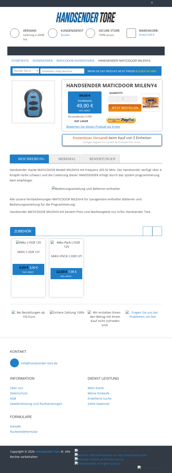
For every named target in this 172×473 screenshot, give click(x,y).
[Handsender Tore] (86, 17)
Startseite (21, 60)
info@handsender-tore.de (39, 363)
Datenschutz (19, 393)
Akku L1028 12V (28, 252)
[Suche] (80, 71)
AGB (13, 398)
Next (157, 231)
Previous (147, 231)
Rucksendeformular (24, 432)
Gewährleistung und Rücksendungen (36, 404)
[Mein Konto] (136, 4)
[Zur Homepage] (16, 50)
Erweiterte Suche (100, 398)
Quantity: (116, 93)
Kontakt (15, 426)
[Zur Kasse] (143, 4)
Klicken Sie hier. (146, 71)
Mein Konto (96, 388)
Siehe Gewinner (99, 404)
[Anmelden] (160, 4)
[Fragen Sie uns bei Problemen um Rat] (143, 312)
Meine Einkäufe (98, 393)
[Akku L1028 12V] (28, 242)
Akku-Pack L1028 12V (66, 256)
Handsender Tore (47, 451)
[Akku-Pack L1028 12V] (66, 244)
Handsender (43, 60)
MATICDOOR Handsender (75, 60)
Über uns (16, 388)
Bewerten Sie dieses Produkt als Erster (93, 127)
